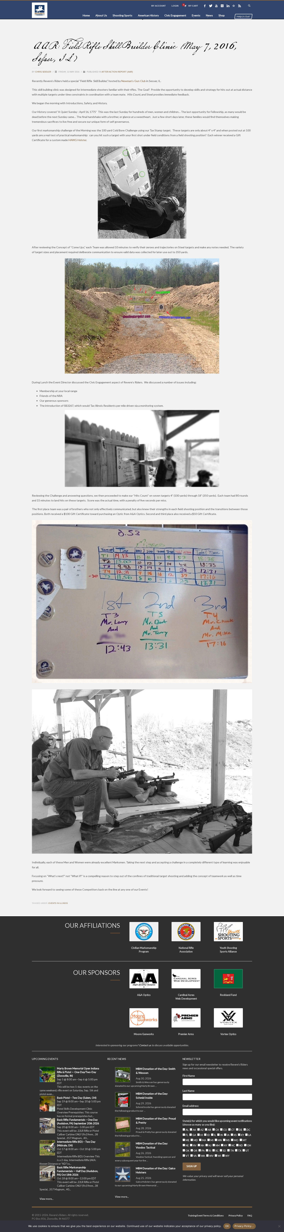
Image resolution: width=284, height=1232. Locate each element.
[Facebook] (205, 6)
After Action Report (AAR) (117, 72)
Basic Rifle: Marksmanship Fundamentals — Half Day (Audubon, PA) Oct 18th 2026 (77, 1171)
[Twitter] (210, 6)
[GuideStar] (234, 6)
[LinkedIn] (228, 6)
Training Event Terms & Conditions (206, 1215)
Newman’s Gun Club (133, 81)
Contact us (145, 1045)
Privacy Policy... (244, 1226)
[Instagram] (222, 6)
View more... (47, 1198)
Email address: (191, 1105)
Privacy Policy (236, 1215)
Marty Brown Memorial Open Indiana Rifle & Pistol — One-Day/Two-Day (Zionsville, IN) (78, 1072)
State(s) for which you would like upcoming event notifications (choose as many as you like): (217, 1122)
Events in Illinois (58, 903)
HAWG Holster (77, 140)
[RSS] (239, 6)
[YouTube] (216, 6)
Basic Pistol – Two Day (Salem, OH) (76, 1097)
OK (227, 1226)
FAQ (249, 1215)
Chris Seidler (43, 72)
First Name (189, 1075)
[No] (279, 1226)
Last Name (188, 1090)
